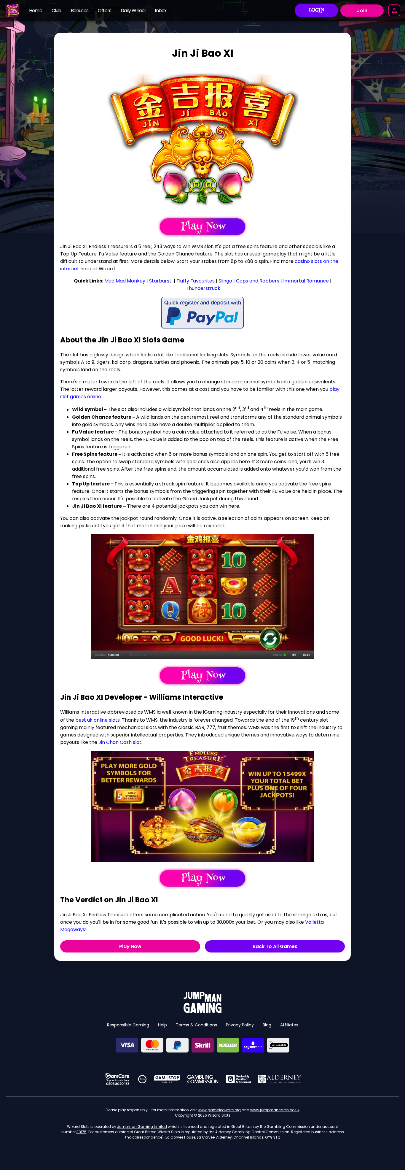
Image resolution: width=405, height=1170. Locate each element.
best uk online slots (97, 720)
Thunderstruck (203, 288)
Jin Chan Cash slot (119, 742)
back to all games (275, 946)
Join (362, 10)
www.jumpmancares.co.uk (274, 1109)
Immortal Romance (306, 280)
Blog (267, 1025)
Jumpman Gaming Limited (142, 1126)
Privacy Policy (240, 1025)
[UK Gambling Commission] (202, 1079)
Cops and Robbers (257, 280)
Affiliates (289, 1025)
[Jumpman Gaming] (202, 1011)
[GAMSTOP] (167, 1079)
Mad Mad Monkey (124, 280)
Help (162, 1025)
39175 (81, 1131)
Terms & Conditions (196, 1025)
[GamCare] (117, 1079)
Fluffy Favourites (195, 280)
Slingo (225, 280)
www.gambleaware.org (219, 1109)
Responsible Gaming (128, 1025)
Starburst (160, 280)
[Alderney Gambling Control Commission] (279, 1079)
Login (316, 10)
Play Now (130, 946)
